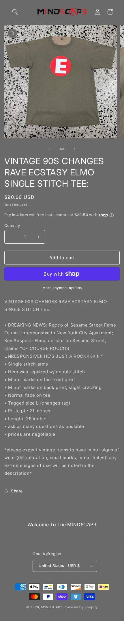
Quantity (12, 225)
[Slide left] (49, 149)
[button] (15, 11)
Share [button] (17, 490)
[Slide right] (74, 149)
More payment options (62, 288)
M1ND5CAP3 (51, 607)
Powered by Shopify (81, 607)
